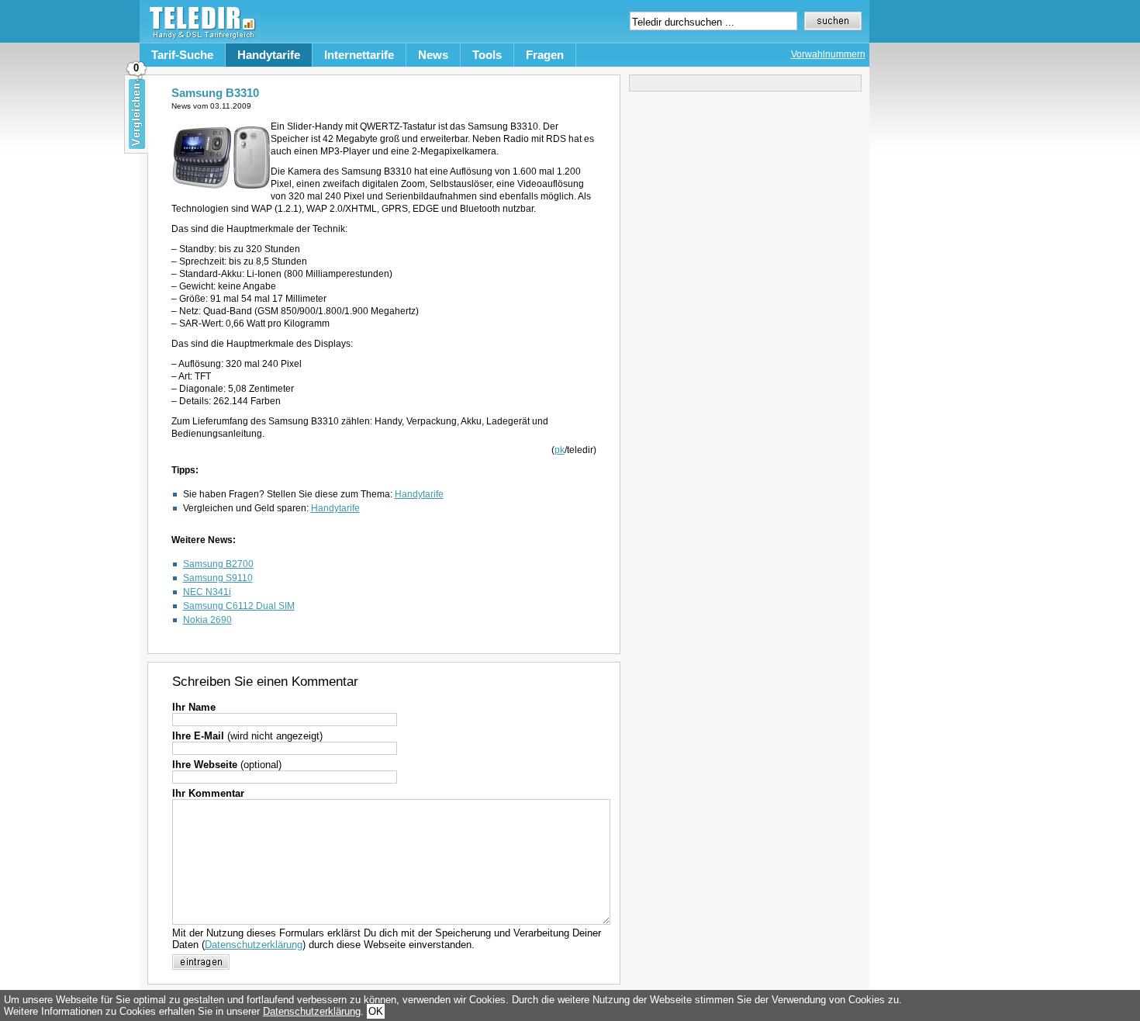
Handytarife (268, 54)
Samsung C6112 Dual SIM (239, 605)
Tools (487, 54)
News (433, 54)
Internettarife (359, 54)
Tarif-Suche (182, 54)
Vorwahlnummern (828, 54)
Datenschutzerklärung (253, 944)
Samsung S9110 (218, 578)
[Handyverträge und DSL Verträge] (200, 39)
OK (375, 1011)
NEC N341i (207, 592)
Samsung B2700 (218, 564)
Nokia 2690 (207, 619)
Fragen (545, 54)
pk (559, 450)
